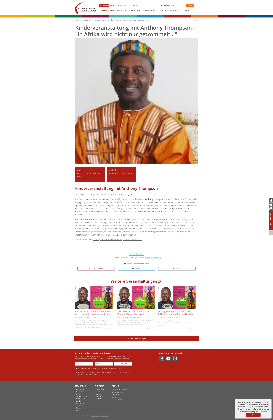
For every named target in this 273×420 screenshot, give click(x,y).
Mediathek (135, 11)
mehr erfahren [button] (261, 412)
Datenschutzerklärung (153, 258)
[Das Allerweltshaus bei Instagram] (166, 6)
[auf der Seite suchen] (196, 5)
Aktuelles (163, 11)
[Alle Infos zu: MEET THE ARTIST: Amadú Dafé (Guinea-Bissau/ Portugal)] (136, 297)
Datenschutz (104, 416)
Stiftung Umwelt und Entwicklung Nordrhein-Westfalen (117, 239)
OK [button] (253, 415)
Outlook (137, 268)
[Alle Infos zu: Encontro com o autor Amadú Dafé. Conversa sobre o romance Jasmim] (94, 297)
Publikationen (149, 11)
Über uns (186, 11)
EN (171, 6)
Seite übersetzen (137, 254)
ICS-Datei (177, 268)
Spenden (190, 6)
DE (168, 6)
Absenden (123, 364)
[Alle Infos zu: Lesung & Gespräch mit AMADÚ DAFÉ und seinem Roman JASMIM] (177, 297)
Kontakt (78, 394)
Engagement (104, 6)
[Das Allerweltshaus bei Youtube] (164, 6)
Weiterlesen (109, 329)
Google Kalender (96, 268)
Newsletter (114, 6)
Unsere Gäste (123, 11)
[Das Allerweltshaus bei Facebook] (162, 6)
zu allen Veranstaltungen (136, 339)
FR (173, 6)
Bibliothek (174, 11)
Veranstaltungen (107, 11)
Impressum (95, 416)
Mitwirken (99, 394)
